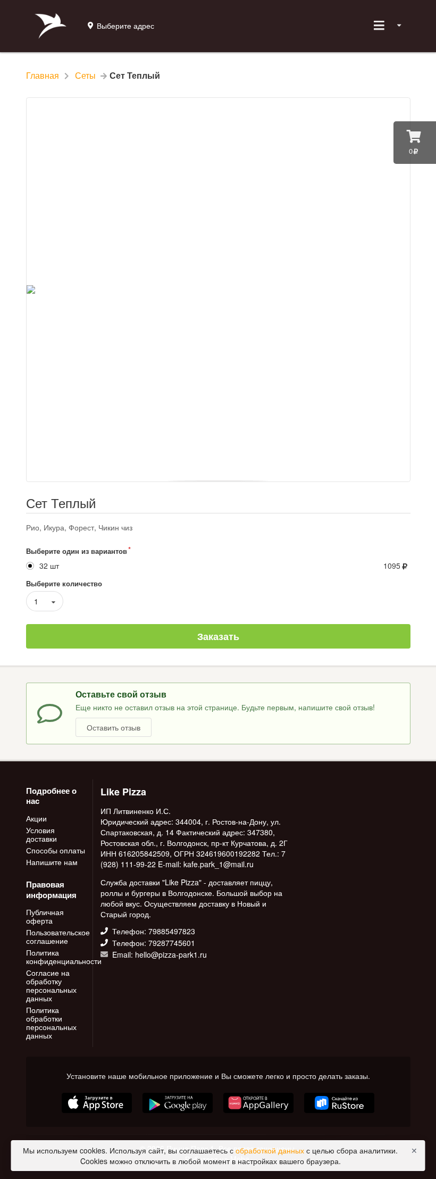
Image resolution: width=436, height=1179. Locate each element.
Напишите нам (52, 861)
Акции (36, 819)
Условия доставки (41, 834)
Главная (42, 75)
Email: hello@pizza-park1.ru (158, 954)
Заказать (218, 636)
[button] (97, 1114)
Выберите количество (64, 583)
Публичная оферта (45, 917)
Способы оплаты (55, 850)
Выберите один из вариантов (76, 551)
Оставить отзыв (113, 727)
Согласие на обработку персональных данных (51, 985)
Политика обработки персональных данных (51, 1022)
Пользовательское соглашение (56, 936)
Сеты (85, 75)
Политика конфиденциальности (56, 956)
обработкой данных (271, 1150)
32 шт (49, 565)
